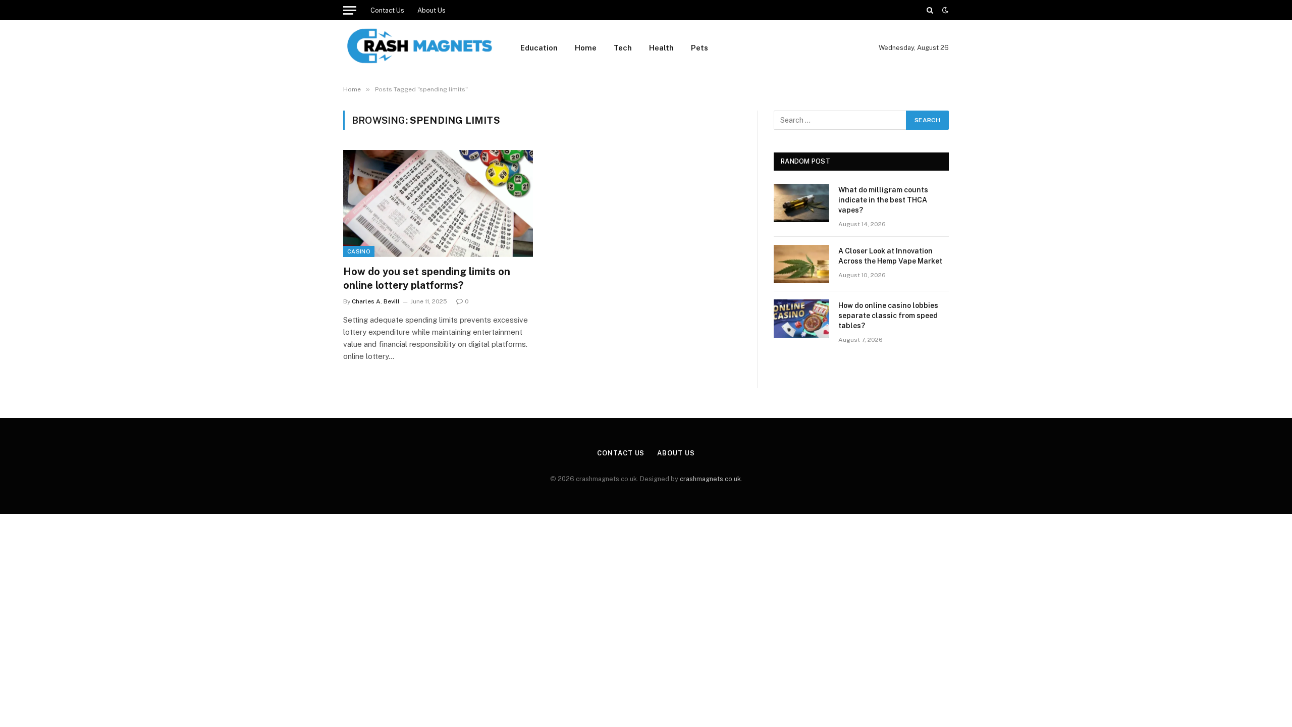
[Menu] (349, 10)
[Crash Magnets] (418, 48)
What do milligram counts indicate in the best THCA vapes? (883, 200)
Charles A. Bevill (376, 301)
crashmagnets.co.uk (710, 479)
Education (539, 47)
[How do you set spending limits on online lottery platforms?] (438, 203)
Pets (699, 47)
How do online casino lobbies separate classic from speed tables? (888, 315)
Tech (623, 47)
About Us (431, 10)
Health (661, 47)
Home (586, 47)
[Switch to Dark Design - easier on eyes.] (944, 10)
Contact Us (387, 10)
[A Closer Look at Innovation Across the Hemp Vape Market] (801, 264)
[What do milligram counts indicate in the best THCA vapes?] (801, 203)
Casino (358, 251)
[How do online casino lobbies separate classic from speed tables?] (801, 318)
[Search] (930, 10)
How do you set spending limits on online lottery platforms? (426, 278)
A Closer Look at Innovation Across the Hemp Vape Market (890, 256)
